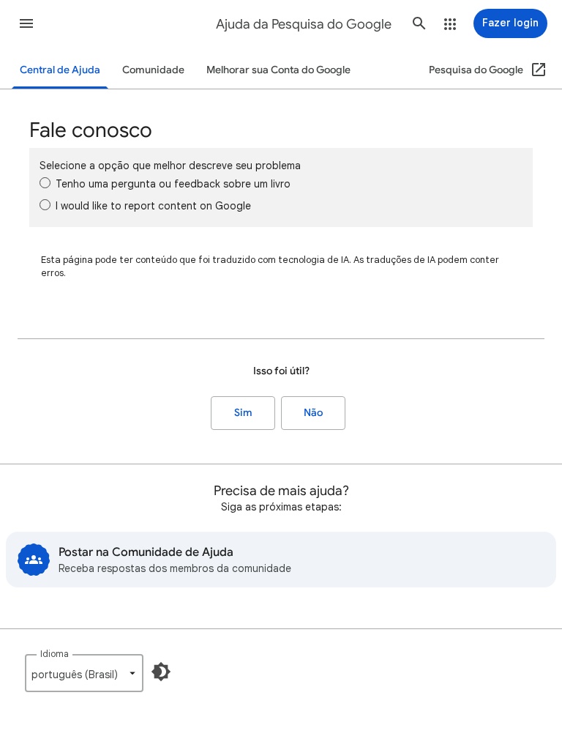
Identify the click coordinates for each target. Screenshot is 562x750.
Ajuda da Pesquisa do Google (303, 24)
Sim (243, 412)
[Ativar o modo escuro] (161, 671)
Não (313, 412)
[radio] (45, 182)
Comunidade (153, 70)
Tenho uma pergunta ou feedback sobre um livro (173, 183)
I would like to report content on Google (153, 205)
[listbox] (84, 673)
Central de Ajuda (60, 70)
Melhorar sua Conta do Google (278, 70)
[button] (26, 23)
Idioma (54, 653)
